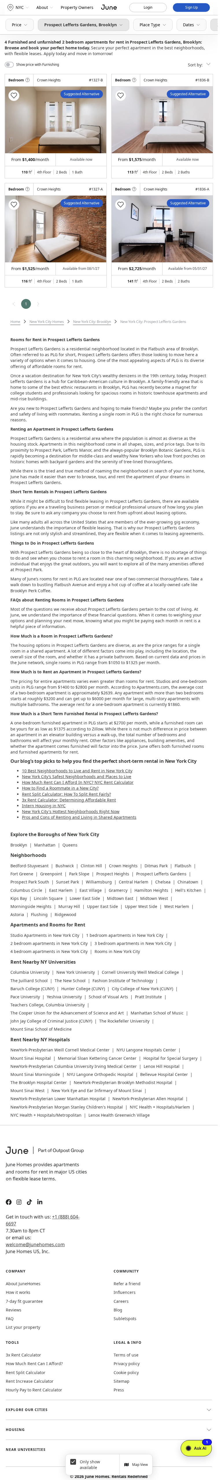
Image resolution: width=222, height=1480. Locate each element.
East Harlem (61, 890)
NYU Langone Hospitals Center (146, 1050)
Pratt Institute (148, 996)
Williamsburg (99, 882)
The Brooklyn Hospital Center (38, 1082)
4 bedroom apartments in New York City (49, 951)
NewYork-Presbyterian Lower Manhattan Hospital (58, 1098)
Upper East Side (102, 906)
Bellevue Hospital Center (164, 1074)
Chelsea (163, 882)
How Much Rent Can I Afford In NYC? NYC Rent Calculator (78, 782)
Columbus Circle (26, 890)
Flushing (39, 914)
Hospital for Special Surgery (170, 1058)
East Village (90, 890)
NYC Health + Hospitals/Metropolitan (46, 1115)
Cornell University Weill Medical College (140, 972)
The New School (70, 980)
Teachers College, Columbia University (47, 1005)
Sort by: (196, 65)
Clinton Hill (91, 865)
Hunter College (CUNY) (83, 988)
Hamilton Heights (151, 890)
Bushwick (65, 865)
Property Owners (77, 7)
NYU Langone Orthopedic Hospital (100, 1074)
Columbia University (29, 972)
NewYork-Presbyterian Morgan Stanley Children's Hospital (66, 1107)
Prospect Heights (112, 874)
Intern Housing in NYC (44, 805)
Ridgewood (65, 914)
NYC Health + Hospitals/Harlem (160, 1107)
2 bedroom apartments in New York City (49, 943)
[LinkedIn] (40, 1202)
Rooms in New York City (117, 951)
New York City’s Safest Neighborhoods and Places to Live (76, 776)
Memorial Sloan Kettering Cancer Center (97, 1058)
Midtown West (154, 898)
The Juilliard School (29, 980)
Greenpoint (51, 874)
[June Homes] (48, 1154)
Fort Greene (21, 874)
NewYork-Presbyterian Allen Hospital (147, 1098)
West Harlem (176, 906)
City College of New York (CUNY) (142, 988)
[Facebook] (9, 1202)
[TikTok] (29, 1202)
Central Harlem (133, 882)
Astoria (17, 914)
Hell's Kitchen (188, 890)
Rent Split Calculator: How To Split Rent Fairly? (66, 794)
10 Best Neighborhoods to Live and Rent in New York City (77, 770)
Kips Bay (18, 898)
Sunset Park (67, 882)
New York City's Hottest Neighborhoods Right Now (70, 811)
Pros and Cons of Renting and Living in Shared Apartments (79, 817)
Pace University (25, 996)
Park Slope (79, 874)
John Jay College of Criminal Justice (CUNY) (51, 1021)
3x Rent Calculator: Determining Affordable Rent (69, 800)
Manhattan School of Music (157, 1013)
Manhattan (45, 845)
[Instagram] (19, 1202)
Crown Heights (123, 865)
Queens (69, 845)
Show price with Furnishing (37, 64)
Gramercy (118, 890)
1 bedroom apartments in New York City (124, 935)
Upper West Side (141, 906)
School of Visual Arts (108, 996)
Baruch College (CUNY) (32, 988)
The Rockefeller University (124, 1021)
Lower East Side (85, 898)
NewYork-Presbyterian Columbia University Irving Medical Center (73, 1066)
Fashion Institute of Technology (122, 980)
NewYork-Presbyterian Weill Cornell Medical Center (60, 1050)
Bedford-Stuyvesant (29, 865)
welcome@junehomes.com (35, 1244)
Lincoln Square (48, 898)
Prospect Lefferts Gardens (161, 874)
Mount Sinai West (27, 1090)
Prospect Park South (29, 882)
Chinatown (187, 882)
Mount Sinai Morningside (35, 1074)
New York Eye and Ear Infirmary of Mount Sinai (96, 1090)
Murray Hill (69, 906)
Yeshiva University (64, 996)
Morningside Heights (30, 906)
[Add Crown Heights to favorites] (13, 95)
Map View (140, 1464)
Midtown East (120, 898)
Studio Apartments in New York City (44, 935)
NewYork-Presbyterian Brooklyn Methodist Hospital (123, 1082)
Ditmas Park (156, 865)
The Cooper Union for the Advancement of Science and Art (67, 1013)
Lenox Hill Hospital (162, 1066)
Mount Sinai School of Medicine (41, 1029)
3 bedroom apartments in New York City (133, 943)
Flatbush (183, 865)
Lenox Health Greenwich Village (119, 1115)
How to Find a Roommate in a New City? (60, 788)
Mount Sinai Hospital (30, 1058)
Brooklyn (18, 845)
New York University (75, 972)
